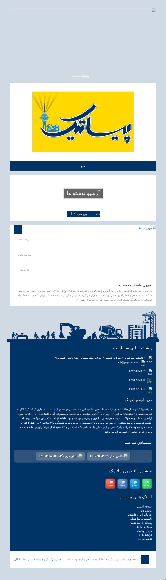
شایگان (18, 559)
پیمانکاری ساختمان (141, 522)
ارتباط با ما (145, 534)
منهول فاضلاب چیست (135, 285)
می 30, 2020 (24, 239)
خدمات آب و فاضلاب (139, 514)
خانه (98, 214)
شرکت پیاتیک (24, 254)
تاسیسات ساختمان (141, 518)
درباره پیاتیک (144, 530)
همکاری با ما (144, 526)
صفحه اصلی (144, 506)
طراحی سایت (86, 559)
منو (83, 165)
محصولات (146, 510)
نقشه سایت (145, 539)
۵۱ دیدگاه (24, 270)
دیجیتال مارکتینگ (55, 559)
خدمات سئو (36, 559)
